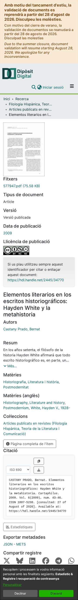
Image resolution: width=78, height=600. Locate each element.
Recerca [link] (22, 99)
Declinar (20, 593)
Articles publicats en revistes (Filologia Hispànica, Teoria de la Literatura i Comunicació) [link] (30, 109)
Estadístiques (21, 527)
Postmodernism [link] (16, 408)
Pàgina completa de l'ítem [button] (31, 444)
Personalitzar (12, 584)
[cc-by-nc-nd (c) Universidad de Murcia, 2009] (39, 250)
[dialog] (39, 582)
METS (21, 544)
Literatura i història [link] (43, 382)
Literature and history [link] (47, 402)
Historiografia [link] (14, 382)
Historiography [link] (15, 402)
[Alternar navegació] (72, 87)
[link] (39, 186)
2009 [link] (7, 233)
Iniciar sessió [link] (53, 87)
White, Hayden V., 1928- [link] (50, 408)
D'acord (56, 593)
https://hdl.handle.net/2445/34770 (36, 280)
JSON (8, 544)
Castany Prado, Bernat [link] (21, 329)
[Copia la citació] (39, 461)
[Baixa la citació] (39, 469)
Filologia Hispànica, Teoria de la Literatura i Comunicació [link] (30, 104)
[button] (33, 87)
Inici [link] (6, 99)
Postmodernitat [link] (16, 387)
